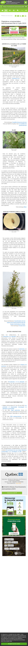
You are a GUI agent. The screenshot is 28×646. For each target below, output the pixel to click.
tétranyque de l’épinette (9, 336)
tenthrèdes (22, 349)
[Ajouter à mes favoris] (25, 20)
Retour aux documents (7, 15)
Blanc (25, 207)
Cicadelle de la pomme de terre (19, 122)
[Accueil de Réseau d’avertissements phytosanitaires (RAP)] (2, 10)
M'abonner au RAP (11, 493)
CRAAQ (19, 637)
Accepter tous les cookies (14, 643)
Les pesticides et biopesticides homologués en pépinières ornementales (15, 407)
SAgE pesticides (15, 410)
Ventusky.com (15, 78)
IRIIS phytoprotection (16, 416)
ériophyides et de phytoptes (16, 381)
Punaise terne (22, 325)
